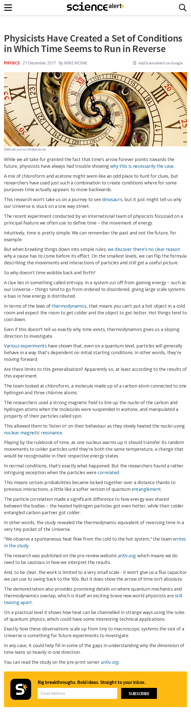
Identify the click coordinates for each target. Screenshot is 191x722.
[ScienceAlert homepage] (95, 7)
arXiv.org (126, 555)
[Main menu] (8, 7)
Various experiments (25, 346)
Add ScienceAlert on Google (161, 62)
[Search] (182, 7)
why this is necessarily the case (142, 166)
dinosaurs (112, 199)
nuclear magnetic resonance (33, 433)
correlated (108, 472)
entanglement (146, 489)
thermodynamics (68, 306)
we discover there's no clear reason (144, 249)
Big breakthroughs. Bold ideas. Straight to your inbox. (91, 682)
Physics (12, 63)
